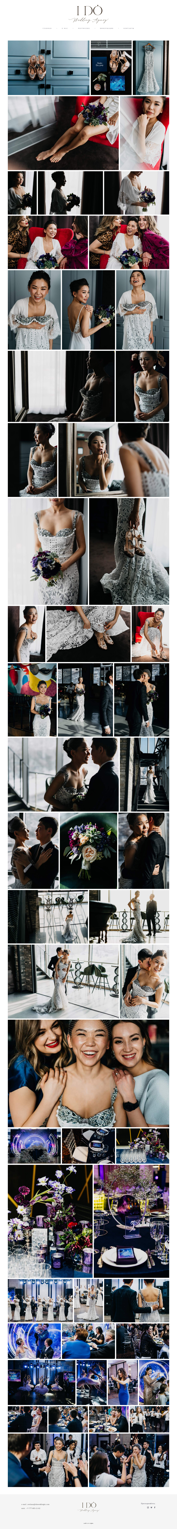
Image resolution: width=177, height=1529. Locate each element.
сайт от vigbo (88, 1523)
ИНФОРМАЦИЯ (107, 28)
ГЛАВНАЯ (47, 28)
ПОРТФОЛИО (84, 28)
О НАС (65, 28)
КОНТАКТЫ (129, 28)
